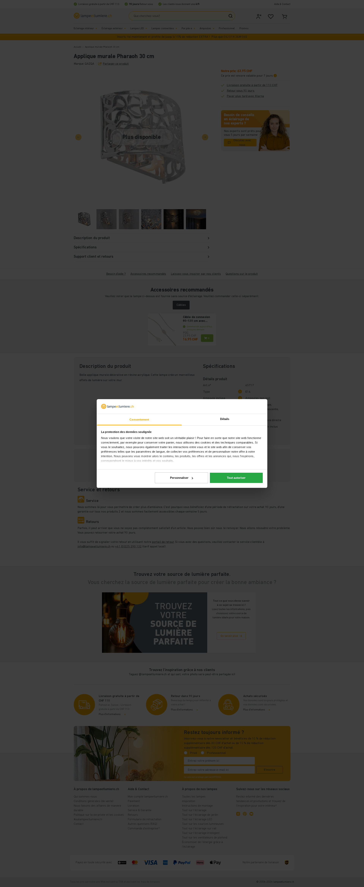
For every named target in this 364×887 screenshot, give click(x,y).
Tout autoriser (236, 477)
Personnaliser (179, 477)
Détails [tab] (224, 419)
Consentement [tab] (139, 419)
